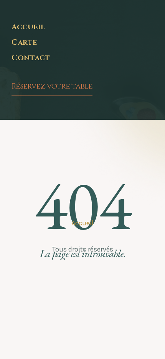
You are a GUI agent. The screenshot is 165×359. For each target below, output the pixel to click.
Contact (31, 58)
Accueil (28, 27)
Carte (24, 42)
